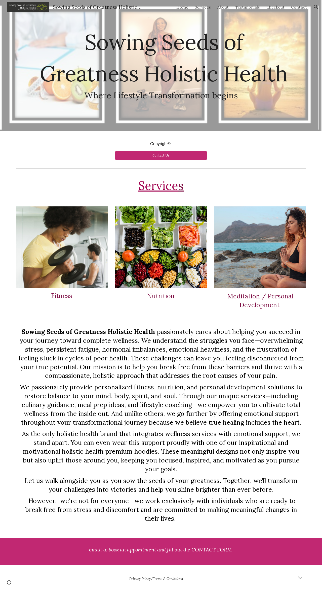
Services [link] (203, 7)
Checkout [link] (275, 7)
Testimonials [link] (247, 7)
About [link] (223, 7)
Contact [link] (299, 7)
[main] (161, 65)
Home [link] (182, 7)
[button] (316, 7)
